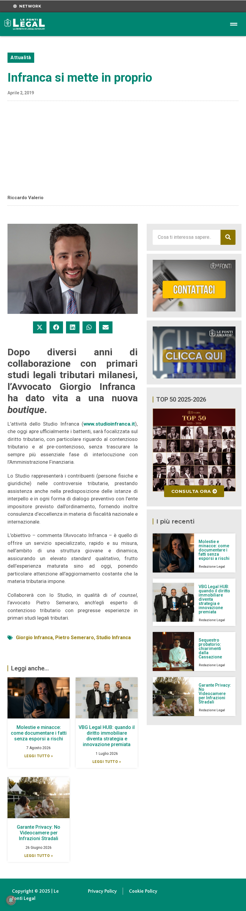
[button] (39, 327)
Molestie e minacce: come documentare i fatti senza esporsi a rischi (39, 733)
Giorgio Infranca (34, 637)
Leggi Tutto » (38, 756)
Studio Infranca (113, 637)
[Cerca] (228, 237)
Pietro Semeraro (74, 637)
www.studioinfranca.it (109, 424)
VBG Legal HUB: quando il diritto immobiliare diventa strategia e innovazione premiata (107, 736)
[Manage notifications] (11, 900)
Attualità (20, 57)
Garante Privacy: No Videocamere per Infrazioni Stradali (38, 832)
